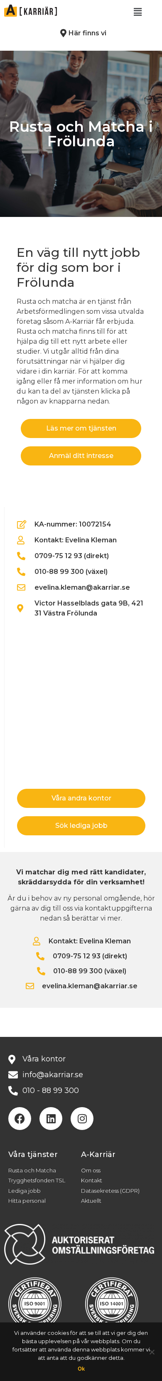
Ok (81, 1368)
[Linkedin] (50, 1118)
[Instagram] (82, 1118)
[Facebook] (19, 1118)
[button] (137, 12)
